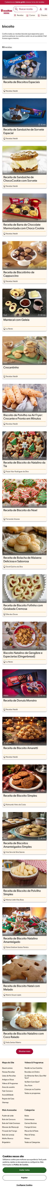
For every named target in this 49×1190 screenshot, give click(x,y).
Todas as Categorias (32, 1142)
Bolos (27, 1116)
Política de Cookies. (21, 1165)
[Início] (6, 12)
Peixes (27, 1139)
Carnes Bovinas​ (31, 1123)
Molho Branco (7, 1139)
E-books (44, 15)
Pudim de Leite (8, 1116)
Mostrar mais (24, 1051)
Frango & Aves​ (30, 1127)
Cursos (32, 15)
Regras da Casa (8, 1099)
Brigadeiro (6, 1142)
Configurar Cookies (24, 1185)
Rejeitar (24, 1178)
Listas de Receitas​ (9, 1076)
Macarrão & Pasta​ (31, 1131)
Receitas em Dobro (32, 1072)
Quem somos (7, 1068)
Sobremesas (29, 1120)
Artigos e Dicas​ (8, 1080)
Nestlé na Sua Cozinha (33, 1068)
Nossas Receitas (8, 1072)
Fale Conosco (7, 1091)
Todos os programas (32, 1093)
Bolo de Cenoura (8, 1120)
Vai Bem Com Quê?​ (32, 1082)
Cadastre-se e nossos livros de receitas (24, 2)
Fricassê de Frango (9, 1131)
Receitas (20, 15)
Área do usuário (8, 1087)
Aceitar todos (24, 1170)
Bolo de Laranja (8, 1135)
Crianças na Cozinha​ (33, 1089)
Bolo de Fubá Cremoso (11, 1123)
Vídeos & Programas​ (10, 1084)
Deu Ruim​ (28, 1086)
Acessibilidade (7, 1095)
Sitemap (5, 1103)
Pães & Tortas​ (30, 1135)
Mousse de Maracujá (10, 1127)
